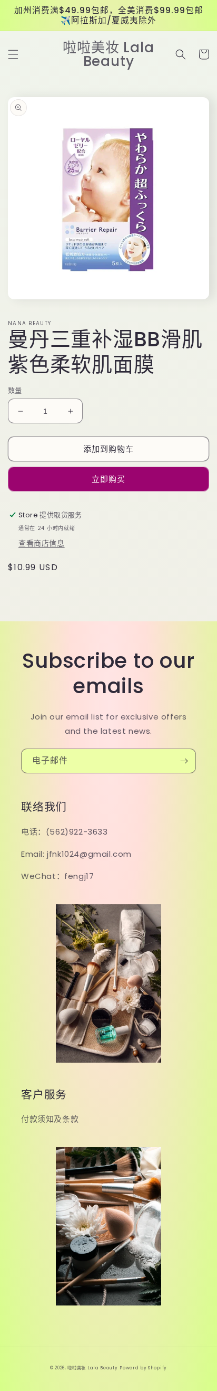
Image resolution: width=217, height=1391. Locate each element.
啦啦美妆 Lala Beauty (92, 1368)
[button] (13, 54)
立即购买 (108, 479)
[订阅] (183, 761)
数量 (15, 390)
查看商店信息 (41, 543)
